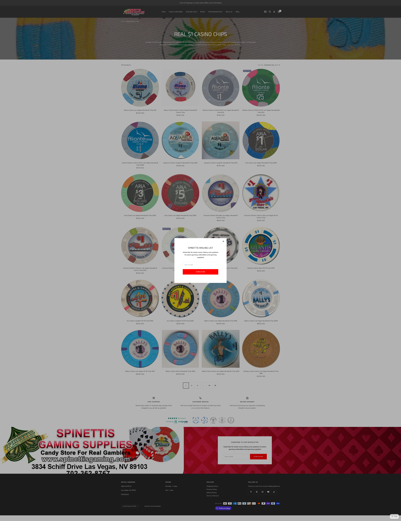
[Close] (223, 241)
